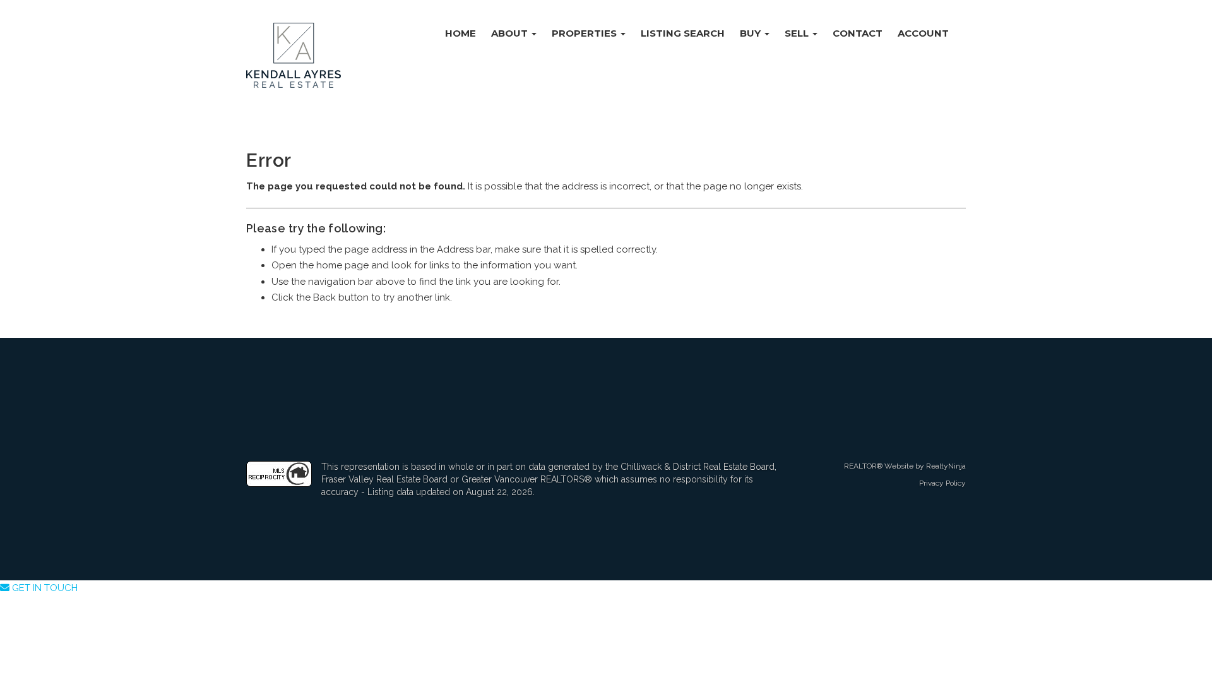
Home (460, 33)
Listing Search (683, 33)
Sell (798, 33)
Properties (585, 33)
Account (923, 33)
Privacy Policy (942, 483)
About (510, 33)
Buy (751, 33)
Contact (857, 33)
